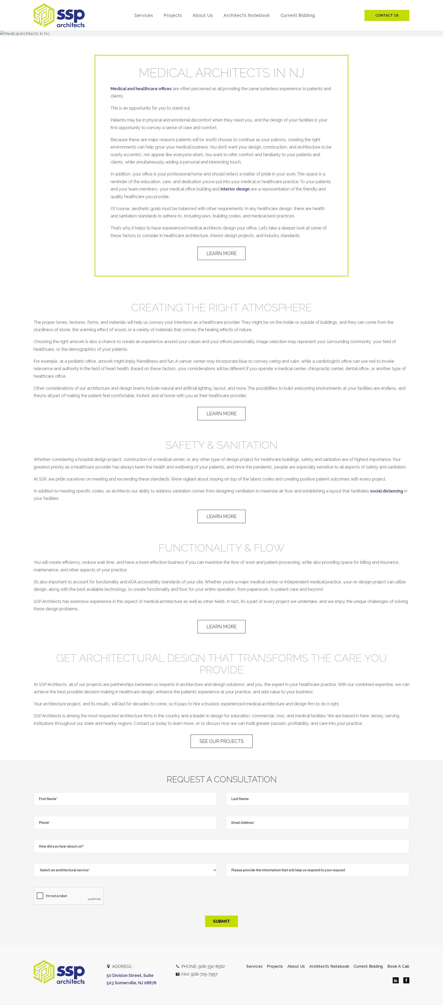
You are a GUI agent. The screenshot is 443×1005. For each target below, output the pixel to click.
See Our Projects (222, 741)
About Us (203, 15)
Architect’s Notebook (247, 15)
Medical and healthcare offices (141, 88)
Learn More (221, 253)
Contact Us (386, 15)
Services (144, 15)
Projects (173, 15)
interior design (235, 189)
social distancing (386, 491)
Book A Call (398, 966)
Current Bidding (298, 15)
